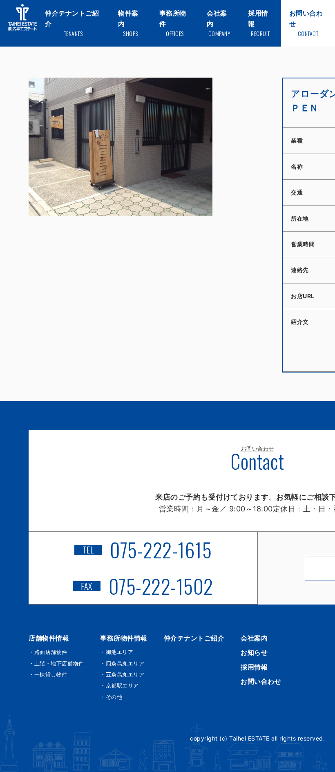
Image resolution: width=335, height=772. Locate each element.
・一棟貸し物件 (48, 674)
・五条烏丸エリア (122, 674)
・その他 (111, 697)
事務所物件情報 (123, 638)
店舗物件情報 (49, 638)
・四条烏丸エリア (122, 663)
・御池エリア (116, 652)
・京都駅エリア (119, 685)
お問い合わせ (261, 681)
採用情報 (254, 667)
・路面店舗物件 (48, 652)
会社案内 (254, 638)
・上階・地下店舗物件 (56, 663)
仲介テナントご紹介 (194, 638)
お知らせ (254, 652)
